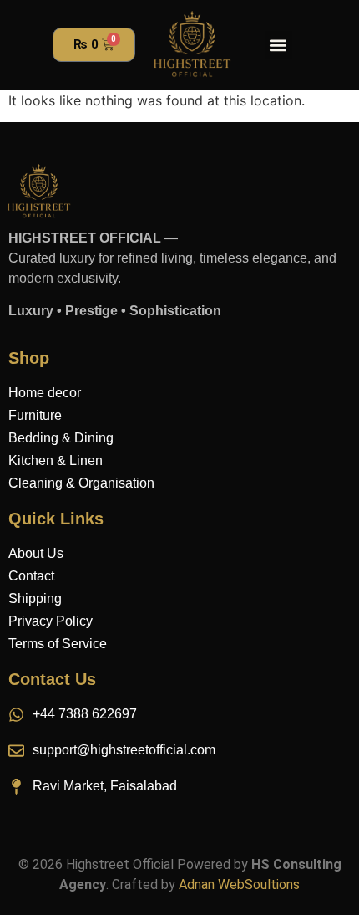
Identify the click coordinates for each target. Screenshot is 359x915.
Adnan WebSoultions (239, 884)
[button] (278, 45)
